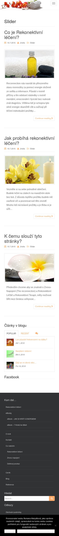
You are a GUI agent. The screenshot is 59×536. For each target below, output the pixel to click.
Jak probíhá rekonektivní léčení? (29, 140)
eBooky (9, 413)
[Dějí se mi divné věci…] (10, 365)
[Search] (52, 498)
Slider (32, 42)
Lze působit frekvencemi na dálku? (31, 339)
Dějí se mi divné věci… (26, 362)
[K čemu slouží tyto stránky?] (29, 267)
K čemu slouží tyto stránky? (23, 238)
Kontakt (9, 440)
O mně (8, 434)
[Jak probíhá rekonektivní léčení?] (29, 169)
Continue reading (43, 118)
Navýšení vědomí (23, 351)
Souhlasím (9, 531)
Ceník (8, 472)
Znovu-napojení (13, 457)
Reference (10, 484)
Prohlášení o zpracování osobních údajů (36, 531)
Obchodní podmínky (13, 512)
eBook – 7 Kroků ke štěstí (17, 425)
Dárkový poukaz (13, 463)
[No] (55, 525)
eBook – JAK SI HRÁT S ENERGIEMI (21, 419)
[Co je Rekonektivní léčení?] (29, 64)
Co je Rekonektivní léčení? (23, 34)
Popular (11, 333)
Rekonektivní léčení (13, 407)
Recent (25, 333)
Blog (7, 478)
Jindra (22, 42)
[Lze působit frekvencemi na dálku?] (10, 342)
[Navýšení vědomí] (10, 353)
